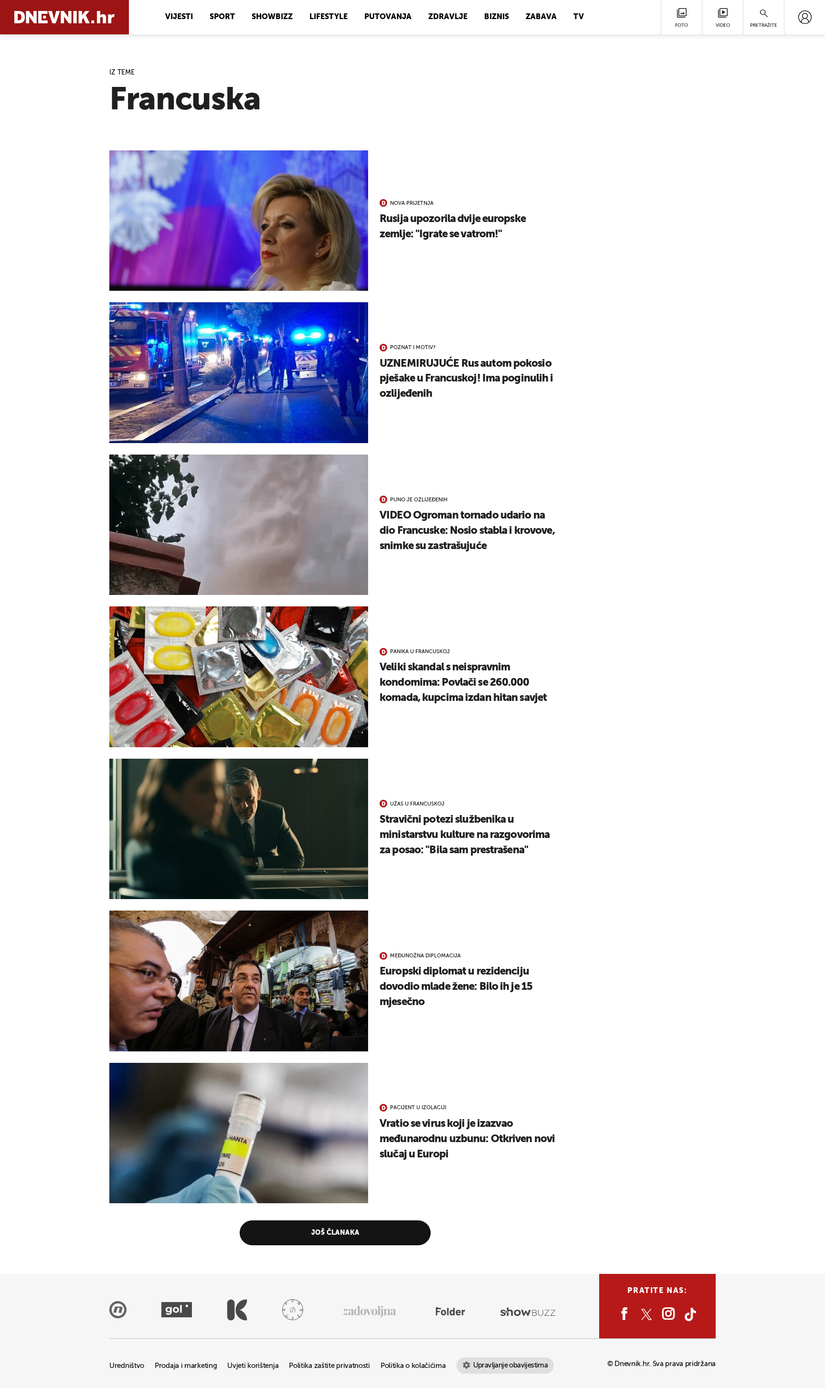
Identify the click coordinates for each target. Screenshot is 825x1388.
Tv (578, 17)
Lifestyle (328, 17)
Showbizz (272, 17)
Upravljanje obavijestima (510, 1365)
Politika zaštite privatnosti (329, 1365)
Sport (222, 17)
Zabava (541, 17)
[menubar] (804, 17)
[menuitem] (804, 17)
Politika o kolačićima (413, 1365)
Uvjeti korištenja (252, 1365)
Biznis (496, 17)
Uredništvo (126, 1365)
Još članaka (335, 1232)
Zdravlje (447, 17)
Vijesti (179, 17)
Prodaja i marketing (186, 1365)
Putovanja (388, 17)
